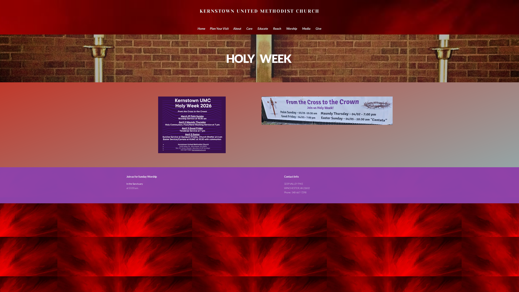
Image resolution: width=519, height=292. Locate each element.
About (237, 28)
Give (318, 28)
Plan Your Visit (219, 28)
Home (201, 28)
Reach (277, 28)
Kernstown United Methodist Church (260, 11)
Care (249, 28)
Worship (292, 28)
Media (306, 28)
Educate (263, 28)
